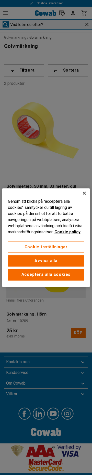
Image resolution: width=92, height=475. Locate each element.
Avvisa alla (45, 260)
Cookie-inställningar (46, 247)
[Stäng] (84, 193)
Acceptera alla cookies (46, 274)
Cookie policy (67, 231)
